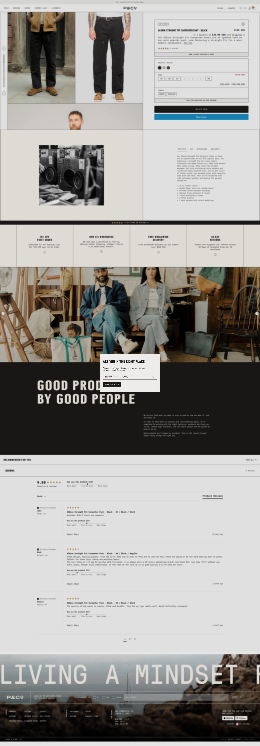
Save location (112, 384)
